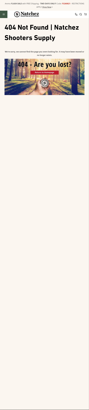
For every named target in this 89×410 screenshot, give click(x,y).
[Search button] (80, 14)
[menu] (3, 14)
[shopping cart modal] (85, 14)
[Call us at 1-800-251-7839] (77, 14)
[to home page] (26, 14)
